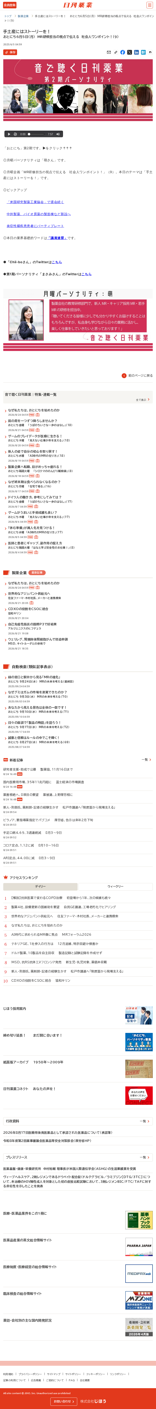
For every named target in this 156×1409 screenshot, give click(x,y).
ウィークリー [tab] (115, 886)
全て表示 (141, 400)
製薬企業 (23, 16)
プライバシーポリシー (30, 1374)
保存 (12, 52)
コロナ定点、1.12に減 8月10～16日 (33, 845)
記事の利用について (14, 1380)
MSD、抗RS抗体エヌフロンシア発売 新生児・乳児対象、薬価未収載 (59, 962)
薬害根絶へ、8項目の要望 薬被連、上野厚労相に (38, 794)
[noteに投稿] (150, 52)
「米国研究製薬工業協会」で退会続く (35, 202)
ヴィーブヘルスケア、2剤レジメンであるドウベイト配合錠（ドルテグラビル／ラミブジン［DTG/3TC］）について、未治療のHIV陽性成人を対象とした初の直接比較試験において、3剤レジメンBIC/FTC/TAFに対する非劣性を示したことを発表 (77, 1181)
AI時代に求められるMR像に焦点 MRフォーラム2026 (51, 934)
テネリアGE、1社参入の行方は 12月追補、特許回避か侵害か (54, 943)
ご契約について (55, 1380)
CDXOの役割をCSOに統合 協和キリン (40, 980)
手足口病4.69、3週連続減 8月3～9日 (34, 832)
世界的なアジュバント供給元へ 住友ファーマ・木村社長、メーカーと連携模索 (64, 916)
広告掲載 (36, 1380)
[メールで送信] (108, 52)
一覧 (145, 759)
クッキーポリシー (95, 1374)
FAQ (72, 1380)
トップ (8, 16)
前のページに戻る (141, 375)
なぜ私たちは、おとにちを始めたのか (39, 925)
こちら (57, 262)
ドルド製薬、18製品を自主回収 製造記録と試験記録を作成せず (56, 953)
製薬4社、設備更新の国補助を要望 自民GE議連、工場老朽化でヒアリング (63, 907)
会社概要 (85, 1380)
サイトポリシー (73, 1374)
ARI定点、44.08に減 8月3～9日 (31, 858)
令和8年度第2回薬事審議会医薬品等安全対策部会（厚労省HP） (47, 1140)
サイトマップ (53, 1374)
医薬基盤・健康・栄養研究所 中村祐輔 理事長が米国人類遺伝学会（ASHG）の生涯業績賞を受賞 (69, 1168)
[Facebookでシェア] (122, 52)
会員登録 (9, 5)
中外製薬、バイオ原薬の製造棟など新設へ (39, 214)
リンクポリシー (118, 1374)
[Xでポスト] (129, 52)
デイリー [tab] (40, 886)
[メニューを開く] (149, 5)
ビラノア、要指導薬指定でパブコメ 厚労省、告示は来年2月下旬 (50, 820)
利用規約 (8, 1374)
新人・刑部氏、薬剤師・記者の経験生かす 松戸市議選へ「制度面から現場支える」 (61, 807)
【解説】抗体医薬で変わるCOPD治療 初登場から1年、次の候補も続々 (61, 897)
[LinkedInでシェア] (136, 52)
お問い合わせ (62, 1401)
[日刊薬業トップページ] (78, 5)
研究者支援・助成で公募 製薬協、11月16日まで (38, 769)
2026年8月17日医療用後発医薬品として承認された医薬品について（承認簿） (58, 1132)
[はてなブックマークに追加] (143, 52)
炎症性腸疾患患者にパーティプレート (35, 226)
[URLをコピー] (115, 52)
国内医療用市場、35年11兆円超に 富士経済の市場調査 (43, 782)
